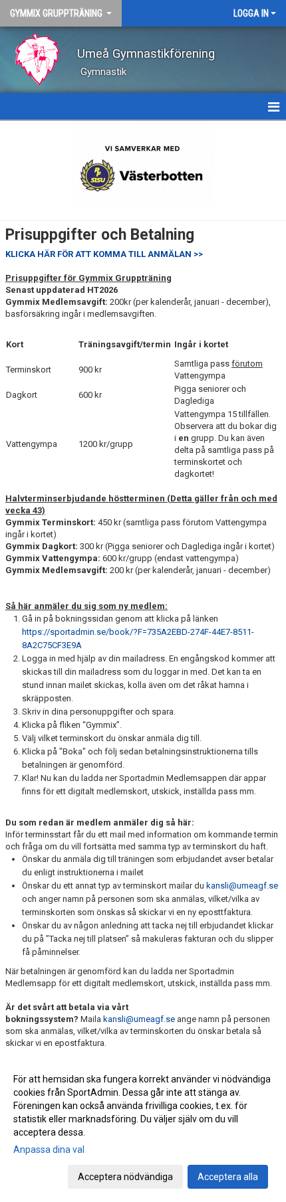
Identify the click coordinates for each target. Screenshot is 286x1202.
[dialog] (143, 1127)
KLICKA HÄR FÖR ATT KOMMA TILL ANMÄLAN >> (104, 254)
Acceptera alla (228, 1176)
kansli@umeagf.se (242, 886)
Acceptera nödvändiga (125, 1176)
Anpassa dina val (48, 1149)
